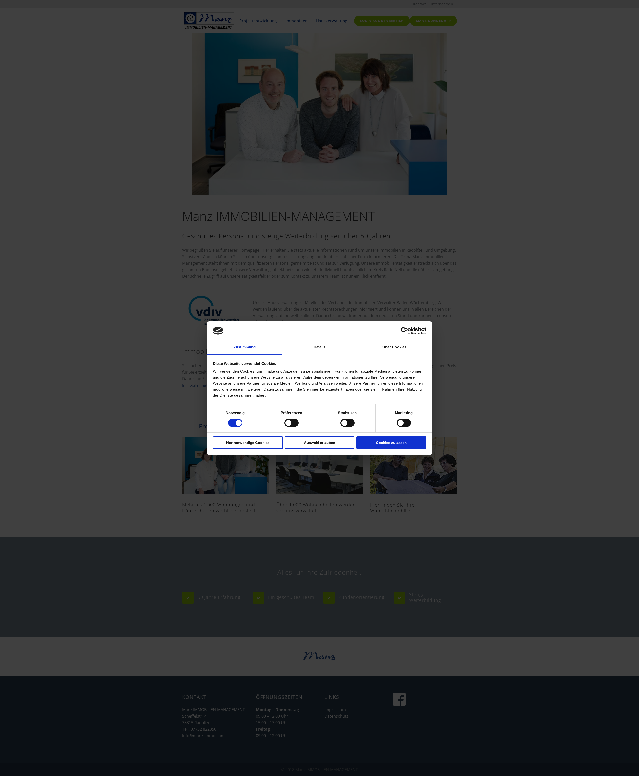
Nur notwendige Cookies (247, 443)
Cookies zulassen (391, 443)
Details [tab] (320, 347)
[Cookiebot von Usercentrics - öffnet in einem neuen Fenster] (404, 330)
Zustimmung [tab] (245, 347)
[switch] (291, 423)
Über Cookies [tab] (394, 347)
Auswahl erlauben (319, 443)
